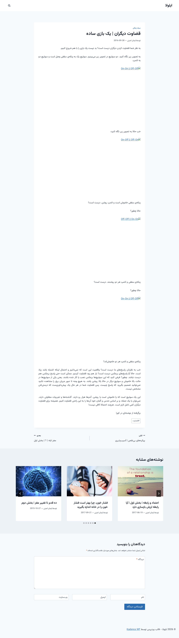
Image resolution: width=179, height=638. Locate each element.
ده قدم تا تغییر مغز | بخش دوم (39, 503)
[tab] (95, 523)
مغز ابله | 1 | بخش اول (45, 438)
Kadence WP (133, 629)
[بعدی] (20, 493)
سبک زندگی (137, 28)
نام (142, 597)
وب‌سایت (63, 597)
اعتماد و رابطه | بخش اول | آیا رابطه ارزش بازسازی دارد (142, 505)
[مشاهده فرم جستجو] (9, 5)
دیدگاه (140, 559)
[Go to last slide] (158, 493)
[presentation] (140, 481)
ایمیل (103, 597)
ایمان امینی (131, 40)
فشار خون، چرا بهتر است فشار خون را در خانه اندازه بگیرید (91, 505)
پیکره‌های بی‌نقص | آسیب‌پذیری (130, 438)
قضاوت (136, 420)
